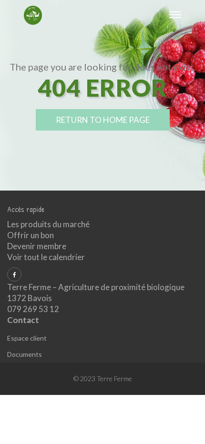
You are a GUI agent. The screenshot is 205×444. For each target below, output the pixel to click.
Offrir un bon (30, 235)
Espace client (27, 338)
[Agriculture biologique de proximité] (33, 14)
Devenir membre (36, 246)
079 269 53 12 (33, 309)
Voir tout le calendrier (46, 257)
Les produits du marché (48, 224)
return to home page (103, 120)
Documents (24, 354)
